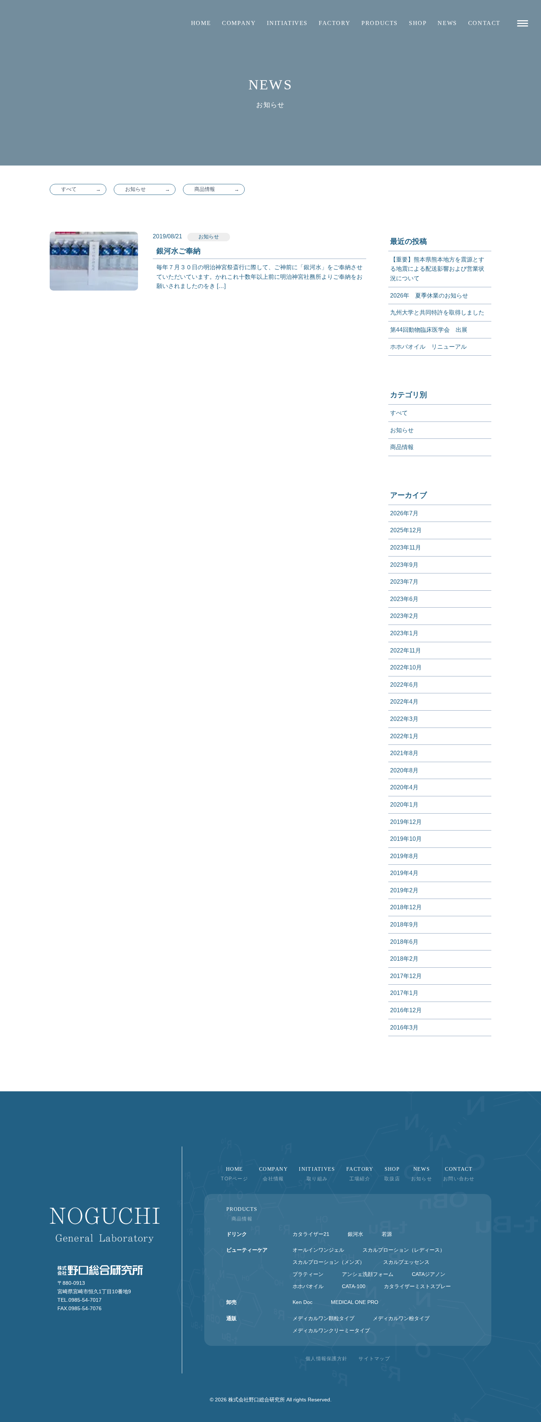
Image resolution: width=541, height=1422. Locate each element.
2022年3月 (404, 719)
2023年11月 (405, 547)
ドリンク (236, 1234)
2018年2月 (404, 959)
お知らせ (135, 189)
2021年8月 (404, 753)
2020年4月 (404, 787)
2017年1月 (404, 993)
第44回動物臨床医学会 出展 (428, 330)
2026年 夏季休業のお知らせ (429, 295)
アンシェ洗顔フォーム (367, 1274)
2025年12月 (406, 530)
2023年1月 (404, 633)
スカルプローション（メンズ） (329, 1262)
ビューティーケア (247, 1250)
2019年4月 (404, 873)
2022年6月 (404, 685)
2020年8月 (404, 770)
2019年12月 (406, 822)
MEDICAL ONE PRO (354, 1302)
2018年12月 (406, 907)
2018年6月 (404, 942)
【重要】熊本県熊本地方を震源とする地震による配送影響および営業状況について (437, 268)
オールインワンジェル (318, 1250)
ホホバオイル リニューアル (428, 347)
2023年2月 (404, 616)
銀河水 (355, 1234)
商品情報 (204, 189)
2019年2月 (404, 890)
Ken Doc (302, 1302)
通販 (231, 1318)
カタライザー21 (311, 1234)
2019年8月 (404, 856)
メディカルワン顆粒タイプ (323, 1318)
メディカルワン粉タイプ (401, 1318)
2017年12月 (406, 976)
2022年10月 (406, 667)
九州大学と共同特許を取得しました (437, 312)
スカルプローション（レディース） (404, 1250)
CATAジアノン (428, 1274)
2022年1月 (404, 736)
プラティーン (308, 1274)
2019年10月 (406, 839)
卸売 (231, 1302)
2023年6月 (404, 599)
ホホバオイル (308, 1286)
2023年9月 (404, 565)
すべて (69, 189)
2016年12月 (406, 1010)
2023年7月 (404, 582)
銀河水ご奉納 (178, 251)
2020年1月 (404, 804)
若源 (387, 1234)
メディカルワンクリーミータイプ (331, 1330)
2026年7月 (404, 513)
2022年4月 (404, 701)
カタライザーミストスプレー (417, 1286)
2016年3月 (404, 1027)
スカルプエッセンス (406, 1262)
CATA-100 (353, 1286)
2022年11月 (405, 650)
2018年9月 (404, 924)
